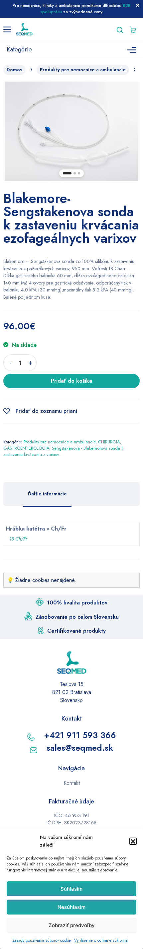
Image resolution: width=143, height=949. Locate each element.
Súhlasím (71, 889)
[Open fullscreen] (131, 172)
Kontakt (72, 783)
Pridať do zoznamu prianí (46, 411)
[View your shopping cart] (135, 30)
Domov (14, 69)
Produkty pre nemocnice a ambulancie (83, 69)
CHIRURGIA (109, 442)
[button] (133, 841)
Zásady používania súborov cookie (41, 940)
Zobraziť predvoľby (72, 925)
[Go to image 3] (79, 173)
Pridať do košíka (71, 381)
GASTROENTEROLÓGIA (26, 448)
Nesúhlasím (71, 907)
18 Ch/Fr (18, 539)
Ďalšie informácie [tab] (47, 493)
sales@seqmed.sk (80, 748)
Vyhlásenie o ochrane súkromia (101, 940)
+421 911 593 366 (80, 735)
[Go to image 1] (67, 173)
